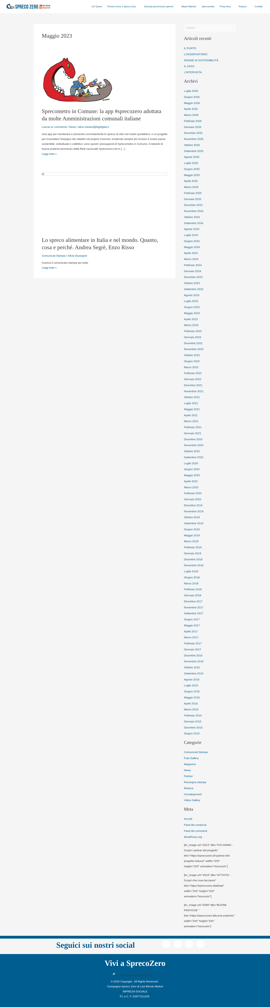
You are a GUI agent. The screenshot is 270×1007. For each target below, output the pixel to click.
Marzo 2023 (191, 325)
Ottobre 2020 (192, 451)
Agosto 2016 (191, 679)
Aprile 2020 (191, 481)
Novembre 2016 (193, 661)
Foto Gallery (191, 758)
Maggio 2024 (192, 247)
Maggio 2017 (192, 625)
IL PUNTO (190, 48)
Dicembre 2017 (193, 601)
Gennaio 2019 (192, 553)
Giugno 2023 (192, 307)
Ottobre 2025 (192, 145)
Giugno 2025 (192, 169)
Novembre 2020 (193, 445)
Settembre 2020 (193, 457)
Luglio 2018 (191, 571)
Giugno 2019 (192, 529)
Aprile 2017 (191, 631)
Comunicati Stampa (54, 255)
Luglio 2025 (191, 163)
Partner (188, 776)
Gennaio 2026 (192, 127)
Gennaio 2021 (192, 433)
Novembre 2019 (193, 511)
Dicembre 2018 (193, 559)
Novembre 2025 (193, 139)
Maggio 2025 (192, 175)
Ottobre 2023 (192, 283)
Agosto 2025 (191, 156)
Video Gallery (192, 800)
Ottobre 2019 (192, 517)
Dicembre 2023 (193, 277)
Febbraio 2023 (193, 331)
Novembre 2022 (193, 349)
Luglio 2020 (191, 463)
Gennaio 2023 (192, 337)
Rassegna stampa (195, 782)
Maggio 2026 (192, 103)
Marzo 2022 (191, 367)
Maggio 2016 (192, 697)
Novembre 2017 (193, 607)
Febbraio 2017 (193, 643)
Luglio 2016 (191, 685)
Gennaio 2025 (192, 199)
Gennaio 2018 (192, 595)
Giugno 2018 (192, 577)
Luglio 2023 (191, 301)
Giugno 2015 (192, 733)
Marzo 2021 (191, 421)
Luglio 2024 (191, 235)
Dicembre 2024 (193, 205)
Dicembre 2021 (193, 385)
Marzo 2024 (191, 259)
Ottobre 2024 (192, 217)
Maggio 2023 (192, 313)
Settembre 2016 (193, 673)
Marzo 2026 (191, 114)
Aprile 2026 (191, 108)
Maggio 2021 (192, 409)
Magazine (190, 764)
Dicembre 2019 (193, 505)
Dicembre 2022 (193, 343)
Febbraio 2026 (193, 121)
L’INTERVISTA (193, 72)
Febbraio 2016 (193, 715)
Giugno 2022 (192, 361)
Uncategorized (193, 794)
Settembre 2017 (193, 613)
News (72, 126)
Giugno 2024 (192, 241)
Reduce (189, 788)
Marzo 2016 (191, 709)
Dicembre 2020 (193, 439)
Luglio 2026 (191, 90)
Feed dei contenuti (195, 824)
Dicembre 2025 (193, 132)
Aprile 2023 (191, 319)
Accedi (188, 818)
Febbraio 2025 (193, 193)
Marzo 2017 (191, 637)
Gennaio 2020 (192, 499)
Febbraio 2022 (193, 373)
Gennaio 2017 (192, 649)
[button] (137, 6)
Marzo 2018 (191, 583)
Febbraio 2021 (193, 427)
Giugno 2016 (192, 691)
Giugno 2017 (192, 619)
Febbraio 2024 (193, 265)
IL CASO (189, 66)
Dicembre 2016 (193, 655)
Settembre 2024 (193, 223)
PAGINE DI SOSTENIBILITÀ (201, 60)
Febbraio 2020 (193, 493)
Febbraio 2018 (193, 589)
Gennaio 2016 (192, 721)
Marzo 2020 (191, 487)
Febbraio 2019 (193, 547)
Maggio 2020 (192, 475)
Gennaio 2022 (192, 379)
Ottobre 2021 (192, 397)
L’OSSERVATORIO (195, 54)
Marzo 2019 (191, 541)
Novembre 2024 (193, 211)
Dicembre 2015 (193, 727)
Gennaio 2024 (192, 271)
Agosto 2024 (191, 229)
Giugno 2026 (192, 97)
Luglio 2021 (191, 403)
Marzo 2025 (191, 187)
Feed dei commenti (195, 830)
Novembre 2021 (193, 391)
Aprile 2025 (191, 181)
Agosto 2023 (191, 295)
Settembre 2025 (193, 151)
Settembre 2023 (193, 289)
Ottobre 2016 (192, 667)
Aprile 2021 (191, 415)
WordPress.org (193, 836)
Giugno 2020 (192, 469)
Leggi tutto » (49, 153)
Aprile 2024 (191, 253)
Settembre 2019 (193, 523)
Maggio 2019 (192, 535)
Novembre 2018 (193, 565)
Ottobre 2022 (192, 355)
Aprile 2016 (191, 703)
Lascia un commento (54, 126)
